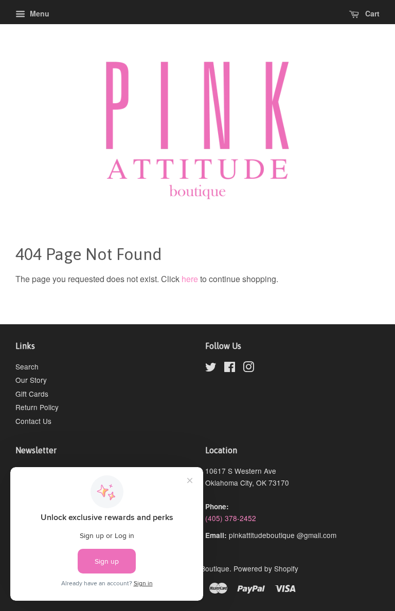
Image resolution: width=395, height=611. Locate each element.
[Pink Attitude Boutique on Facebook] (230, 368)
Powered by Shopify (266, 568)
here (190, 279)
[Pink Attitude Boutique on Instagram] (248, 368)
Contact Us (33, 421)
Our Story (31, 380)
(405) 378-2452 (230, 518)
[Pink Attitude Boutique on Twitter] (211, 368)
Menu (38, 13)
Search (27, 366)
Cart (371, 13)
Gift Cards (31, 393)
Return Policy (37, 407)
